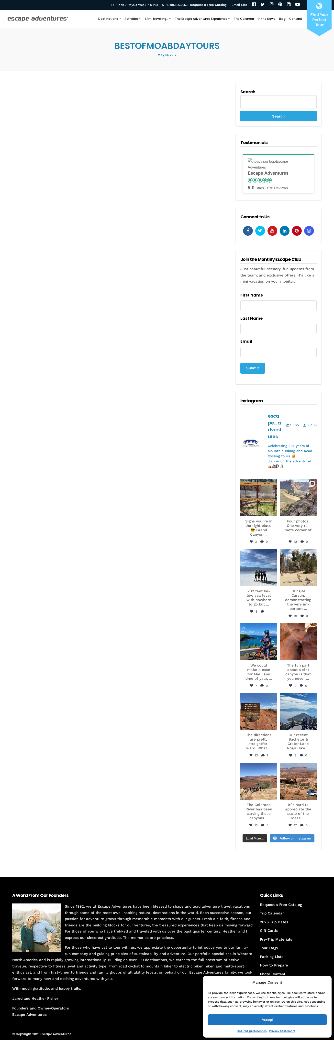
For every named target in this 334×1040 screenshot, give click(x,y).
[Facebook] (254, 5)
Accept (267, 1020)
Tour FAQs (269, 948)
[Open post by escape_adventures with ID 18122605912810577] (258, 497)
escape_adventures (258, 485)
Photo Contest (272, 974)
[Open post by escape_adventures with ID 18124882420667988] (258, 781)
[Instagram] (271, 5)
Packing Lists (271, 957)
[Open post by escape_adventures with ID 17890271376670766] (298, 567)
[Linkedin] (284, 231)
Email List (239, 5)
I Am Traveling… (156, 19)
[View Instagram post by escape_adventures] (273, 511)
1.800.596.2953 (177, 5)
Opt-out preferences (252, 1031)
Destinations (108, 19)
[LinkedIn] (288, 5)
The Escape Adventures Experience (201, 19)
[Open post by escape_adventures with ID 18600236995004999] (298, 711)
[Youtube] (272, 231)
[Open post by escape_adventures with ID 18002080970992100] (258, 567)
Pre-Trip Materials (276, 939)
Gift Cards (269, 930)
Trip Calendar (244, 19)
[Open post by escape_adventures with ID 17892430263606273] (298, 497)
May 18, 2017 (167, 55)
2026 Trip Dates (274, 922)
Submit (252, 368)
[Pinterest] (280, 5)
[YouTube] (297, 5)
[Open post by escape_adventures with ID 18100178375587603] (298, 781)
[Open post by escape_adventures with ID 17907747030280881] (298, 641)
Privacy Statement (282, 1031)
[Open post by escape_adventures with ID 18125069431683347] (258, 641)
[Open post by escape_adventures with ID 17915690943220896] (258, 711)
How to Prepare (274, 965)
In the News (266, 19)
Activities (131, 19)
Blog (282, 19)
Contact (295, 19)
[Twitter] (263, 5)
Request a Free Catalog (208, 5)
